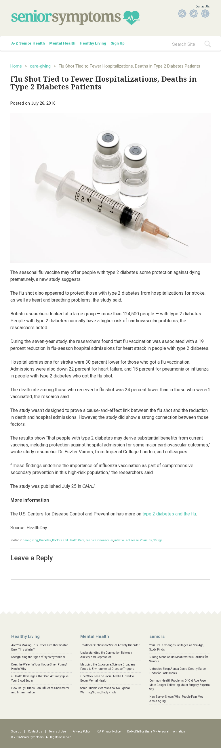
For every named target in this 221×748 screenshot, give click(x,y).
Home (16, 66)
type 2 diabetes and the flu (169, 514)
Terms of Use (57, 731)
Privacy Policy (82, 731)
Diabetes (45, 540)
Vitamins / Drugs (151, 540)
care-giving (40, 66)
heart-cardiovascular (99, 540)
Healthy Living (93, 43)
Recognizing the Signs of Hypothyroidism (38, 657)
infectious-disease (126, 540)
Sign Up (117, 43)
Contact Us (202, 6)
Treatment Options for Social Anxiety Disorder (110, 645)
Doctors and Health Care (68, 540)
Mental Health (62, 43)
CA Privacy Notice (109, 731)
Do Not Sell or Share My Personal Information (156, 731)
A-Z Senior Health (28, 43)
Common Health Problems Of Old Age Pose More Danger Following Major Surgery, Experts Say (179, 685)
